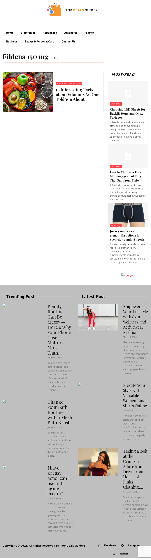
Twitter (124, 553)
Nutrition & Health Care (69, 84)
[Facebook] (99, 545)
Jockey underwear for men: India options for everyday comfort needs (127, 235)
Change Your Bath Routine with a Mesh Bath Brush (60, 412)
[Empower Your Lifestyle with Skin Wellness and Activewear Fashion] (98, 317)
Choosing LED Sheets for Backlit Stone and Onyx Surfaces (127, 113)
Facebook (110, 545)
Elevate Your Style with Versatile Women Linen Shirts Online (135, 395)
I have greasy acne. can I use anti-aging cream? (59, 480)
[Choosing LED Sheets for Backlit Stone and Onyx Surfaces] (128, 93)
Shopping (115, 225)
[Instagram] (122, 545)
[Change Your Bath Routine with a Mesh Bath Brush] (16, 413)
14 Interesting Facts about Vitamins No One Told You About (77, 94)
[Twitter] (114, 554)
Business (115, 104)
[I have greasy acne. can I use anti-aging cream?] (16, 479)
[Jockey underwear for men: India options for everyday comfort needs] (128, 215)
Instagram (134, 545)
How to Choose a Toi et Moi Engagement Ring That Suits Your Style (126, 176)
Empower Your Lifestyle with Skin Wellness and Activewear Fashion (135, 319)
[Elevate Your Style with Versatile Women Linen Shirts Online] (90, 396)
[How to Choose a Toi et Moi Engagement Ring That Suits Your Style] (128, 156)
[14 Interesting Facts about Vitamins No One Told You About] (28, 92)
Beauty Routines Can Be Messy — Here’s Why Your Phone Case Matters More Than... (59, 329)
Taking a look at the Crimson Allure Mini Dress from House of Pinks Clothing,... (135, 469)
